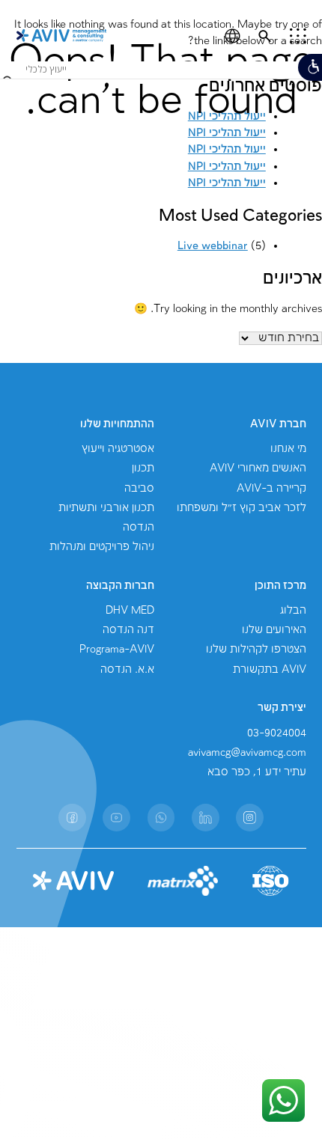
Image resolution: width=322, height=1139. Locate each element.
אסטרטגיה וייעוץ (118, 449)
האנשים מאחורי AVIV (258, 468)
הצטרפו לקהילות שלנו (256, 649)
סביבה (139, 488)
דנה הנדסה (128, 630)
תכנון (143, 468)
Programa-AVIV (116, 649)
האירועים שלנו (274, 630)
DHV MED (130, 610)
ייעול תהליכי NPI (227, 167)
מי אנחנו (288, 449)
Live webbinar (212, 246)
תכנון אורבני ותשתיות (106, 508)
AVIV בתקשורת (269, 670)
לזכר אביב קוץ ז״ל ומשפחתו (241, 508)
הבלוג (293, 610)
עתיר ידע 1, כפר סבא (256, 772)
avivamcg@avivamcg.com (247, 753)
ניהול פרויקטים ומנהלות (101, 547)
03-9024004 (276, 733)
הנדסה (138, 527)
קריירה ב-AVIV (271, 488)
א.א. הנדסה (127, 670)
